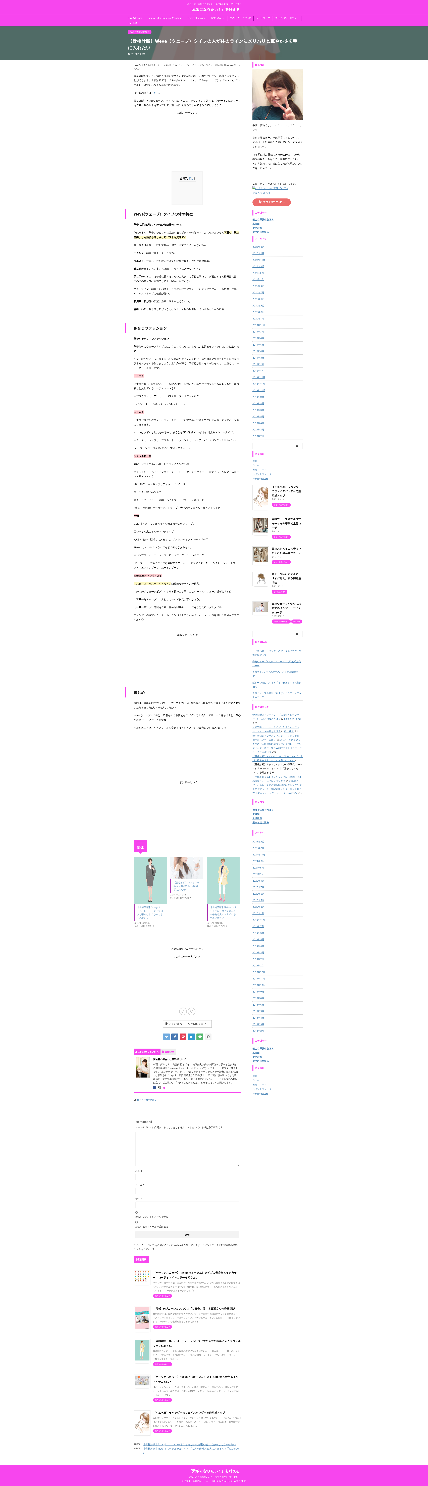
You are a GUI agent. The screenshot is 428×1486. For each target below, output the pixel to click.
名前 (138, 1170)
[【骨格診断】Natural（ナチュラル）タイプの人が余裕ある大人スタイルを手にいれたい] (223, 880)
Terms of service (196, 18)
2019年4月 (258, 351)
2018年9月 (258, 396)
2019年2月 (258, 364)
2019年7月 (258, 331)
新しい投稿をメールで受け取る (151, 1226)
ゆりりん (289, 731)
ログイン (257, 465)
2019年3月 (258, 357)
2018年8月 (258, 403)
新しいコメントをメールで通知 (151, 1216)
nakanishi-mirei (292, 718)
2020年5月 (258, 305)
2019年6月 (258, 338)
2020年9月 (258, 285)
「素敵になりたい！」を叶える (214, 9)
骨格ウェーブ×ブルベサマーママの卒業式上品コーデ (286, 523)
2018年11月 (258, 383)
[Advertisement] (187, 138)
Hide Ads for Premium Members (165, 18)
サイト (138, 1198)
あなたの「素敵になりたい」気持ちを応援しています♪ (214, 1477)
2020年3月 (258, 312)
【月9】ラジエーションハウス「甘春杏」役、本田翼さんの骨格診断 (194, 1308)
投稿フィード (259, 469)
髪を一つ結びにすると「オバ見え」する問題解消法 (286, 578)
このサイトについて (240, 18)
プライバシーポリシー (287, 18)
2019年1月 (258, 370)
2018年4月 (258, 423)
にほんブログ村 (261, 192)
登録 (254, 460)
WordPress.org (260, 478)
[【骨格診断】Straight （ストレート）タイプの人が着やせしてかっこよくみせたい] (150, 880)
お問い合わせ (218, 18)
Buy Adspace (135, 18)
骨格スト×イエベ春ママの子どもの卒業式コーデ (276, 674)
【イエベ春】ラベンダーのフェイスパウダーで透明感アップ (189, 1413)
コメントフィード (261, 474)
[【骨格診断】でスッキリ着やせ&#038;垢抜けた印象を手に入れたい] (186, 868)
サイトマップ (263, 18)
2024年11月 (258, 259)
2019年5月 (258, 344)
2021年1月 (258, 279)
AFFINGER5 (240, 1481)
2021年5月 (258, 272)
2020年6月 (258, 299)
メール (140, 1184)
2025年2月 (258, 253)
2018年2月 (258, 436)
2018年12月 (258, 377)
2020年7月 (258, 292)
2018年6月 (258, 409)
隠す (191, 178)
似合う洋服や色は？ (147, 1099)
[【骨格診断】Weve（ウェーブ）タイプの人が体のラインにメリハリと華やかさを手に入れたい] (191, 1037)
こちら (155, 92)
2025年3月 (258, 246)
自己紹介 (132, 22)
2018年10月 (258, 390)
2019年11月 (258, 325)
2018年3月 (258, 429)
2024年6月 (258, 266)
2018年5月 (258, 416)
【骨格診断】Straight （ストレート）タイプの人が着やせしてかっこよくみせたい (189, 1444)
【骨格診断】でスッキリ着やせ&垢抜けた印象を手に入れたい (186, 886)
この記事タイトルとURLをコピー (189, 1023)
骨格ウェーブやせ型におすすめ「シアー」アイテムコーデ (286, 608)
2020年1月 (258, 318)
